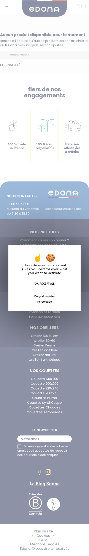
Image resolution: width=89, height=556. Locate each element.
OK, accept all (44, 284)
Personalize (44, 301)
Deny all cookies (44, 296)
